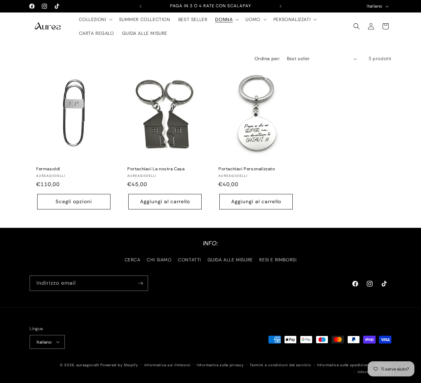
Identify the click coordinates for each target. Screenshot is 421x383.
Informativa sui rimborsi (167, 365)
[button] (95, 19)
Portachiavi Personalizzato (246, 169)
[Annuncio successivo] (280, 6)
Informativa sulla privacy (220, 365)
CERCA (132, 260)
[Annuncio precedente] (140, 6)
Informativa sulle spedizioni (343, 365)
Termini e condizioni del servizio (280, 365)
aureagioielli (87, 365)
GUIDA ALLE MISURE (230, 260)
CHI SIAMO (159, 260)
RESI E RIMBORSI (277, 260)
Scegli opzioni (74, 202)
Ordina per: (267, 58)
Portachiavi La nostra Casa (156, 169)
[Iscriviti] (140, 283)
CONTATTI (189, 260)
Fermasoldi (48, 169)
